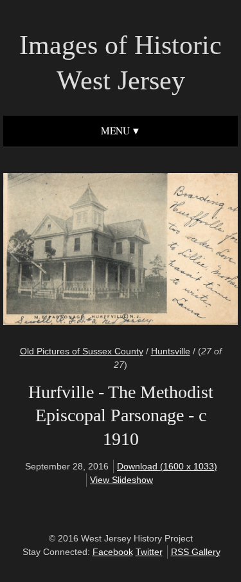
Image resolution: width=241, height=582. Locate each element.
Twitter (149, 552)
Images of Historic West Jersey (120, 62)
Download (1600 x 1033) (167, 466)
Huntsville (170, 351)
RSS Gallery (195, 552)
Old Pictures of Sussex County (81, 351)
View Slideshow (121, 480)
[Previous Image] (68, 251)
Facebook (113, 552)
